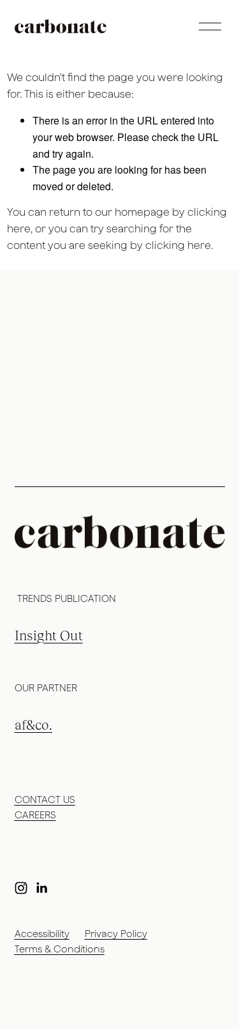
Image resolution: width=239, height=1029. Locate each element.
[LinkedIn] (41, 888)
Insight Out (49, 635)
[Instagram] (21, 888)
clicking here (178, 245)
